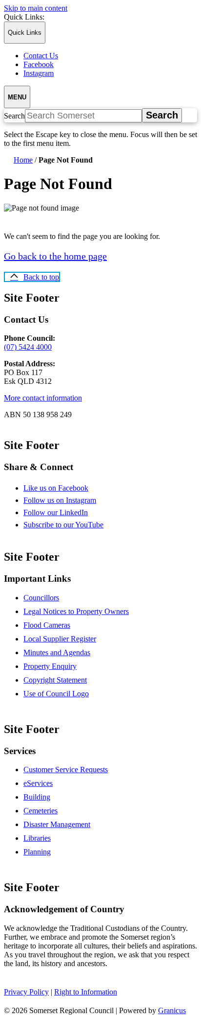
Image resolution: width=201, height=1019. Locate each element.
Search (14, 116)
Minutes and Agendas (56, 652)
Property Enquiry (50, 666)
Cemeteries (40, 810)
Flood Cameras (46, 625)
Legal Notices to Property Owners (76, 611)
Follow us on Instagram (68, 500)
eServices (38, 783)
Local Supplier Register (59, 639)
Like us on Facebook (64, 488)
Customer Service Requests (65, 769)
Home (23, 160)
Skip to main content (35, 8)
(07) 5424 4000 (28, 347)
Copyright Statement (55, 680)
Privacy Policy (26, 992)
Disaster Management (56, 824)
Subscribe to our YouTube (71, 525)
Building (36, 797)
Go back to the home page (55, 256)
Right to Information (85, 992)
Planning (37, 852)
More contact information (43, 398)
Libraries (37, 838)
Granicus (172, 1010)
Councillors (41, 597)
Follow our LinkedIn (64, 512)
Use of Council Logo (56, 693)
